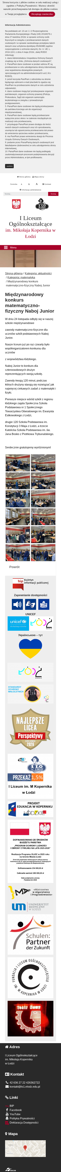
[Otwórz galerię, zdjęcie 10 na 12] (43, 534)
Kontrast (47, 184)
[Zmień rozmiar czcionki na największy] (37, 184)
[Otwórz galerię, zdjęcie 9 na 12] (18, 534)
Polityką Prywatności (27, 6)
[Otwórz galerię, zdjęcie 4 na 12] (43, 481)
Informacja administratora (31, 190)
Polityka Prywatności (22, 1118)
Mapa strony (39, 177)
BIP (11, 1105)
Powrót (14, 567)
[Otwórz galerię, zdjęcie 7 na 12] (18, 517)
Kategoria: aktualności (38, 273)
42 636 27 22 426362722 (24, 1082)
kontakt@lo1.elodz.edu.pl (24, 1086)
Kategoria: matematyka (21, 277)
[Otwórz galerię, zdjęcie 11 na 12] (18, 552)
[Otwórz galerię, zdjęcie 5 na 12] (18, 498)
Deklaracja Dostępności (23, 1122)
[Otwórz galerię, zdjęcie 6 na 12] (43, 498)
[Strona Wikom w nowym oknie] (10, 1169)
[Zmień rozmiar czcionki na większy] (29, 184)
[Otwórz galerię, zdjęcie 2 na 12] (43, 463)
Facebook (15, 1110)
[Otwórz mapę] (25, 1148)
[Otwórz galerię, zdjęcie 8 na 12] (43, 517)
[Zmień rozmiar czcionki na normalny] (21, 184)
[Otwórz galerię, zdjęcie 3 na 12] (18, 481)
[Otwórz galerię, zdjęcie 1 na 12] (18, 463)
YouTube (15, 1114)
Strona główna (24, 177)
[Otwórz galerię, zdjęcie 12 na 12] (43, 552)
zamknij (9, 166)
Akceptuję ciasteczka (42, 14)
